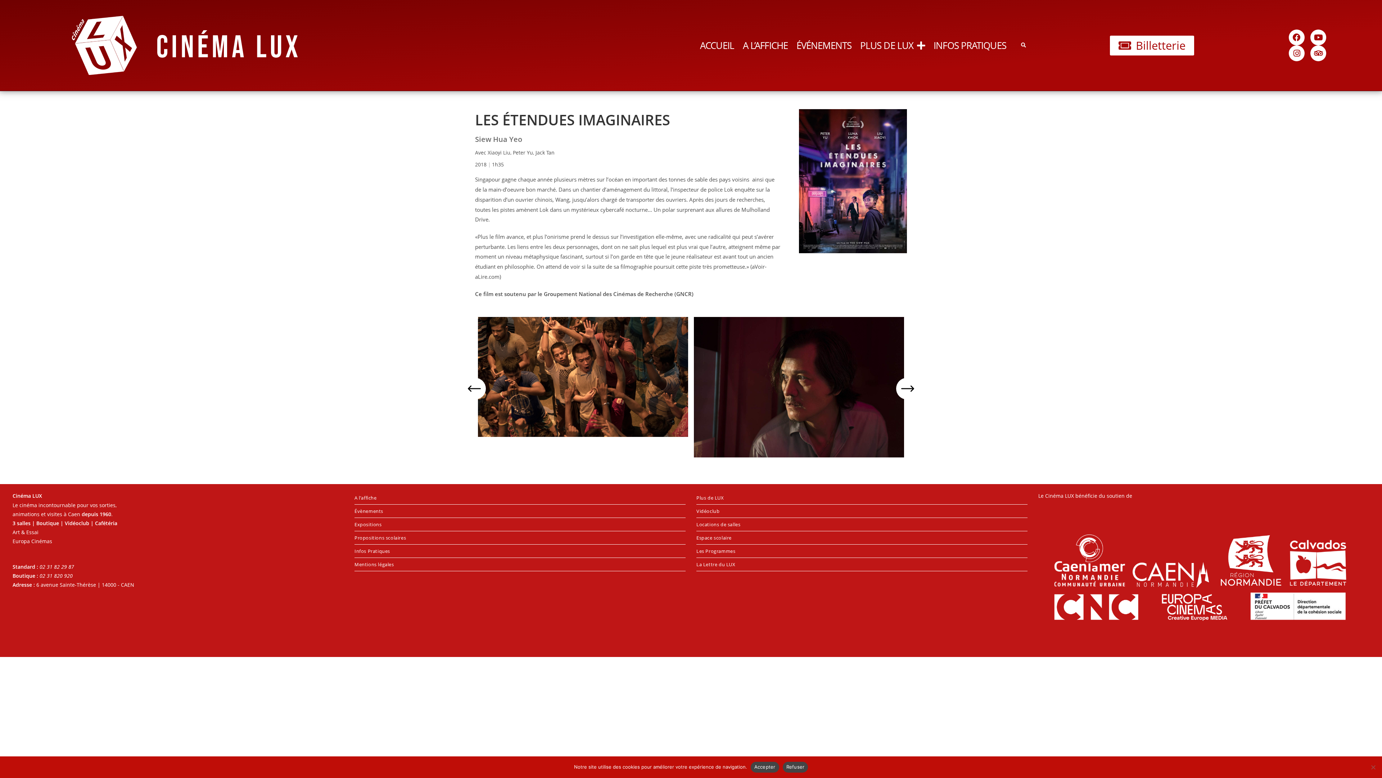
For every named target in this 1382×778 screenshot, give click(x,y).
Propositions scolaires (380, 538)
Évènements (368, 511)
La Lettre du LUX (716, 564)
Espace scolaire (714, 538)
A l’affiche (765, 45)
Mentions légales (374, 564)
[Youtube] (1318, 37)
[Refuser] (1373, 767)
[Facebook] (1297, 37)
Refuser (795, 767)
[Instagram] (1297, 53)
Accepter (765, 767)
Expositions (368, 524)
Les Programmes (715, 551)
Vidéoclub (707, 511)
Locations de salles (718, 524)
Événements (824, 45)
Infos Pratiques (970, 45)
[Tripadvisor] (1318, 53)
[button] (1024, 46)
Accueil (717, 45)
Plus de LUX (886, 45)
